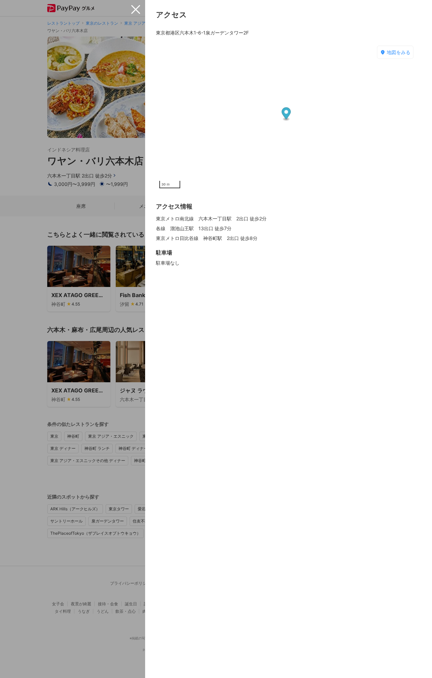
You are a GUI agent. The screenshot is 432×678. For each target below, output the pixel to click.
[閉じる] (135, 9)
